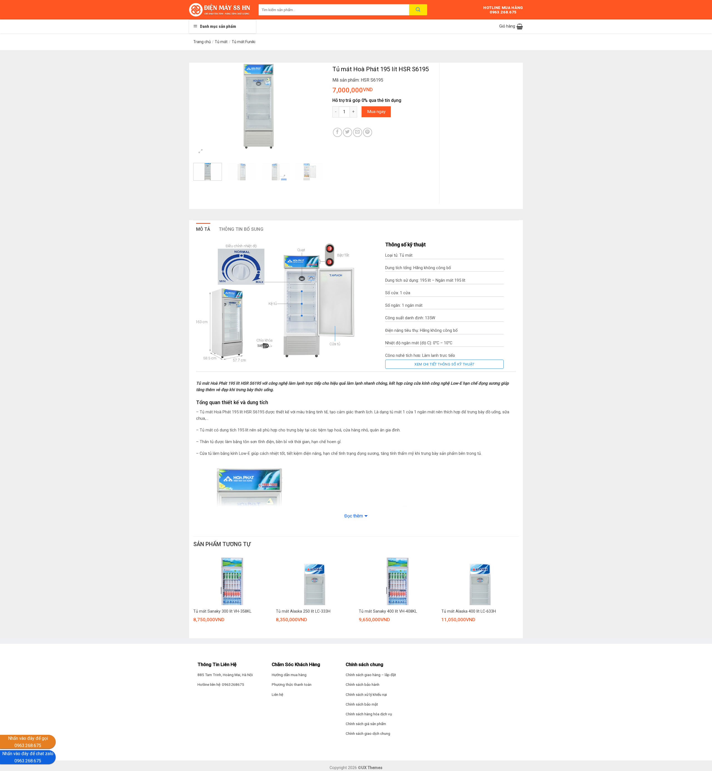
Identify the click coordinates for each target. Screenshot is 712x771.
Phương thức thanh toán (292, 684)
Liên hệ (277, 694)
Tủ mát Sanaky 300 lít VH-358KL (222, 611)
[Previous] (203, 106)
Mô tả (203, 229)
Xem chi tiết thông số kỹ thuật (444, 364)
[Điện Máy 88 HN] (219, 9)
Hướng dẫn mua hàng (289, 674)
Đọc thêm (353, 516)
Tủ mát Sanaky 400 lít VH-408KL (388, 611)
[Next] (314, 106)
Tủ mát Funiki (243, 42)
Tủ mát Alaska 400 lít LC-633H (468, 611)
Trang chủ (202, 42)
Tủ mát (221, 42)
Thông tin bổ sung (241, 229)
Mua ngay (376, 111)
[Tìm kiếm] (418, 9)
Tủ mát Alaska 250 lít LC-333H (303, 611)
